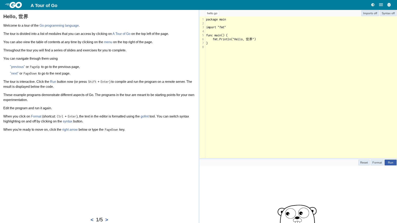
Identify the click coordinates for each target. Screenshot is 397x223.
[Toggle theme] (373, 5)
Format (36, 116)
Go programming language (59, 25)
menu (108, 42)
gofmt (145, 116)
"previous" (17, 67)
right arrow (70, 129)
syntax (67, 121)
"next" (14, 73)
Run (53, 81)
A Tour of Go (44, 5)
